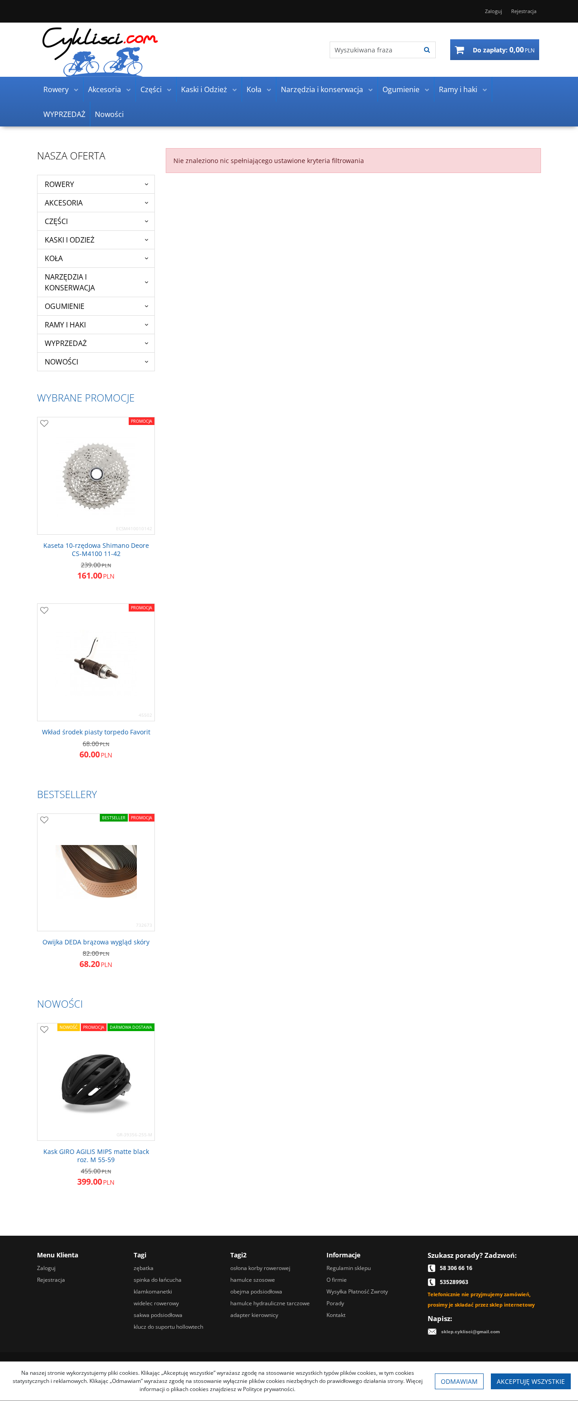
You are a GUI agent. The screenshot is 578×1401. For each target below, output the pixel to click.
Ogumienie (401, 89)
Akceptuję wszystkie (531, 1381)
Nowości (109, 114)
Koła (254, 89)
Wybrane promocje (86, 397)
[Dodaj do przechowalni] (44, 424)
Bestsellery (67, 794)
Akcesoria (104, 89)
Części (151, 89)
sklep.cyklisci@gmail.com (470, 1331)
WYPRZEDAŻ (64, 114)
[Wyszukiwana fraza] (427, 50)
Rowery (56, 89)
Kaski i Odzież (204, 89)
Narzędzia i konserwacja (322, 89)
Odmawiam (459, 1381)
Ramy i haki (458, 89)
